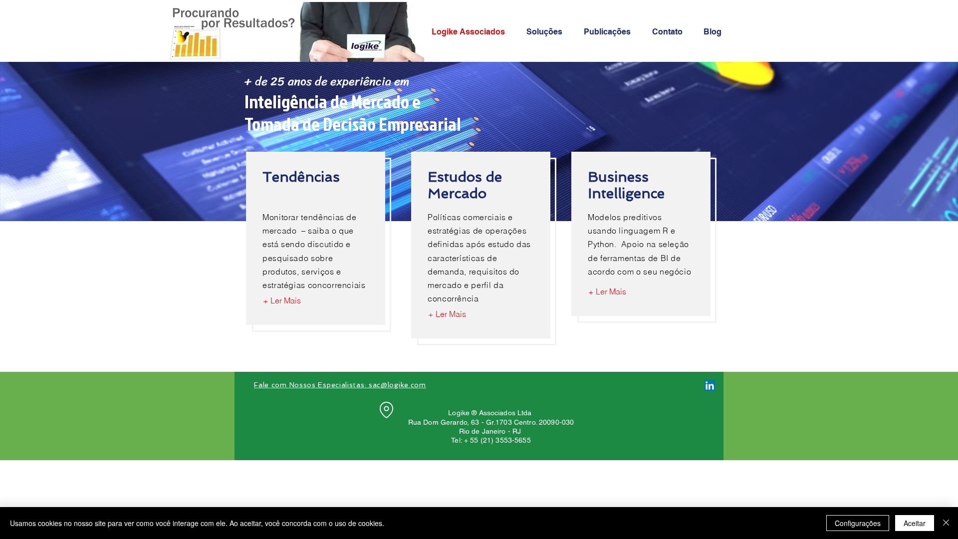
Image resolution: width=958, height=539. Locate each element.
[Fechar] (946, 523)
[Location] (386, 409)
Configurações (858, 523)
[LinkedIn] (710, 385)
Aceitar (915, 523)
